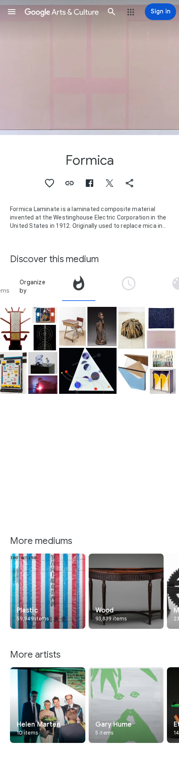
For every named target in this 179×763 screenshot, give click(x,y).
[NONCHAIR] (42, 384)
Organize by (32, 286)
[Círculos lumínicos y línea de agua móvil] (44, 337)
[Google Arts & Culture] (61, 11)
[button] (12, 12)
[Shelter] (162, 358)
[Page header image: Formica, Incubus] (89, 67)
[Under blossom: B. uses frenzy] (44, 315)
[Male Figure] (102, 326)
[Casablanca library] (15, 328)
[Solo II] (161, 318)
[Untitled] (42, 363)
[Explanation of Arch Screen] (162, 381)
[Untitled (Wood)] (131, 328)
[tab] (78, 286)
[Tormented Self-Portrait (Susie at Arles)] (13, 373)
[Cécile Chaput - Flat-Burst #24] (133, 372)
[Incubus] (161, 339)
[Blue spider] (88, 371)
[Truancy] (72, 326)
